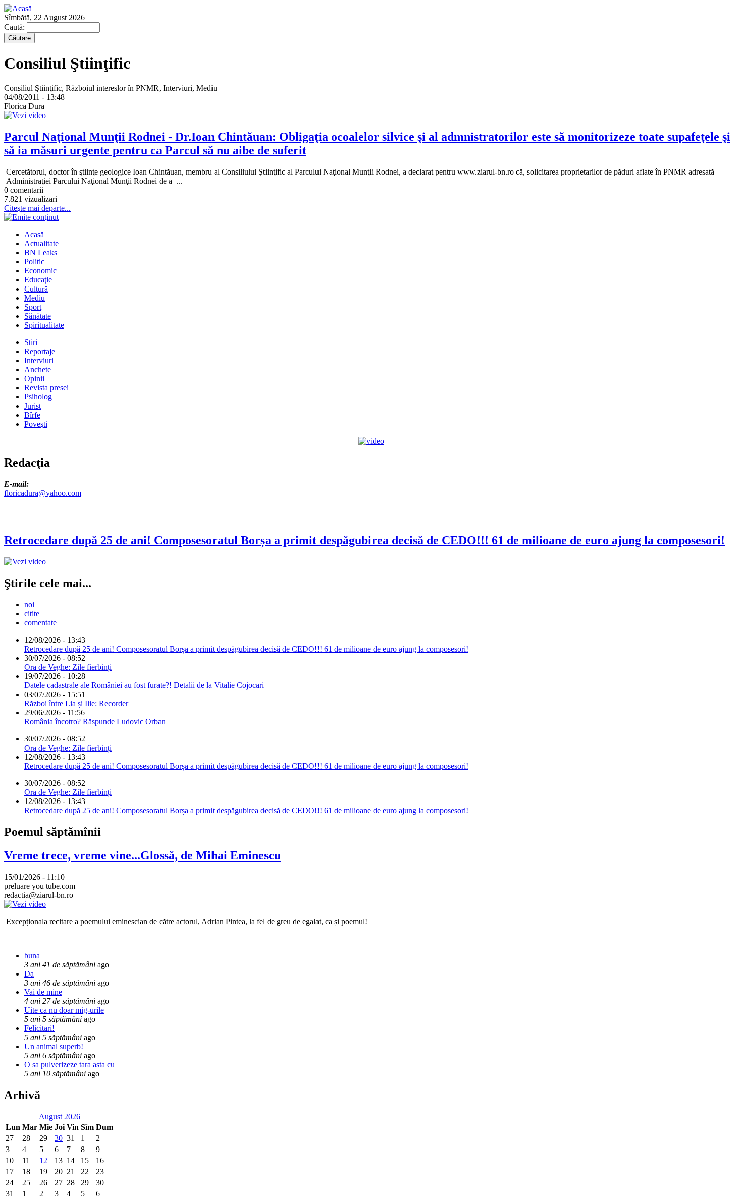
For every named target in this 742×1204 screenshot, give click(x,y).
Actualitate (41, 243)
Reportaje (39, 351)
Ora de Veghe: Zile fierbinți (68, 667)
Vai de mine (43, 992)
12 (43, 1160)
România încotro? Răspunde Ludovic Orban (95, 721)
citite (31, 613)
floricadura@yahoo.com (42, 493)
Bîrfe (32, 415)
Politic (34, 261)
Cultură (36, 288)
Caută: (15, 27)
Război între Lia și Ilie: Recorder (76, 703)
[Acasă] (18, 8)
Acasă (34, 234)
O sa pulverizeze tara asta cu (69, 1064)
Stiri (30, 342)
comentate (40, 622)
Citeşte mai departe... (37, 208)
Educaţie (38, 279)
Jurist (32, 406)
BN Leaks (40, 252)
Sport (32, 307)
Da (29, 973)
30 (59, 1138)
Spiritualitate (44, 325)
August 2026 (59, 1116)
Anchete (37, 369)
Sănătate (37, 316)
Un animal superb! (53, 1046)
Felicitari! (39, 1028)
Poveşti (35, 424)
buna (32, 955)
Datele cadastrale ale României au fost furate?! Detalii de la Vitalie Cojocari (144, 685)
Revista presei (46, 387)
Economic (40, 270)
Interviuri (39, 360)
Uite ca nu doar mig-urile (64, 1010)
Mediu (34, 298)
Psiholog (38, 396)
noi (29, 604)
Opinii (34, 378)
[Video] (371, 441)
